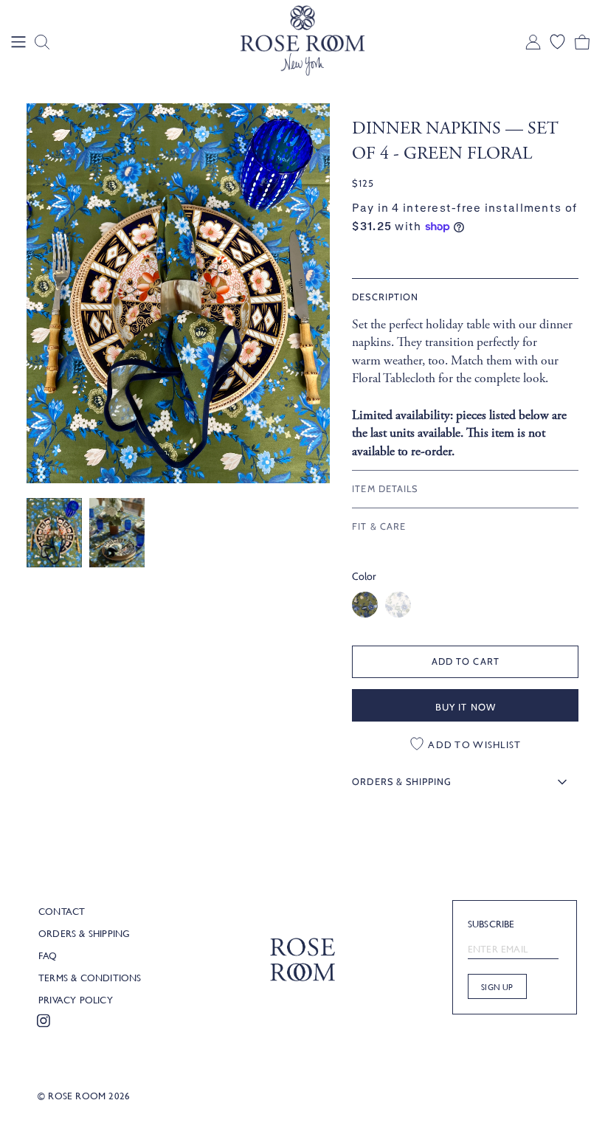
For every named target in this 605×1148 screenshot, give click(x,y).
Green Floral (365, 605)
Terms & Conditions (90, 977)
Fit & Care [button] (378, 526)
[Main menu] (18, 42)
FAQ (48, 955)
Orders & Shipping (84, 933)
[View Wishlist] (557, 41)
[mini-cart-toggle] (582, 41)
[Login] (533, 41)
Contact (61, 911)
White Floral (398, 605)
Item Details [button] (384, 488)
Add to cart (465, 661)
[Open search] (42, 42)
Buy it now (465, 707)
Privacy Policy (75, 999)
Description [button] (385, 296)
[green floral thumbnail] (54, 532)
